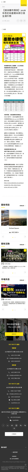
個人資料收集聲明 (14, 458)
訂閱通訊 (14, 434)
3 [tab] (15, 237)
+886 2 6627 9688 (15, 391)
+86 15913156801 (15, 417)
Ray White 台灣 (15, 399)
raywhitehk (15, 420)
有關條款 (14, 456)
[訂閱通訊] (14, 435)
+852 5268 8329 (15, 361)
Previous (2, 236)
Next (25, 236)
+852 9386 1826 (15, 378)
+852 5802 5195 (15, 372)
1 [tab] (12, 237)
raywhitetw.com (15, 402)
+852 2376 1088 (14, 327)
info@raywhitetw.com (15, 394)
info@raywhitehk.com (15, 358)
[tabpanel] (14, 223)
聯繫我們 (14, 334)
